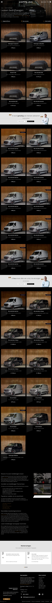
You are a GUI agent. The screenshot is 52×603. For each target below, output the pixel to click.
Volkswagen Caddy (6, 507)
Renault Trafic (5, 504)
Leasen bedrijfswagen (9, 7)
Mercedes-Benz (26, 15)
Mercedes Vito (41, 582)
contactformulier (18, 531)
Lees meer (10, 595)
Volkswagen (16, 15)
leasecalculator (3, 514)
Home (2, 8)
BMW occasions (41, 588)
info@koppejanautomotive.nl (29, 597)
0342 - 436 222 (25, 594)
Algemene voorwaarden (26, 601)
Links (51, 601)
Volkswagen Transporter (7, 503)
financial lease (5, 477)
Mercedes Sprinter (42, 586)
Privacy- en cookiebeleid (36, 601)
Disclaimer (47, 601)
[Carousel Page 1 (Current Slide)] (24, 567)
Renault (20, 15)
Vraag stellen (21, 121)
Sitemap (42, 601)
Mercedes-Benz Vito (6, 508)
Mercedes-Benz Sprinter (7, 506)
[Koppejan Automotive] (26, 2)
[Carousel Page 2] (25, 567)
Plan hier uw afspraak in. (25, 584)
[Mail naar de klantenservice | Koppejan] (50, 2)
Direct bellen (31, 121)
